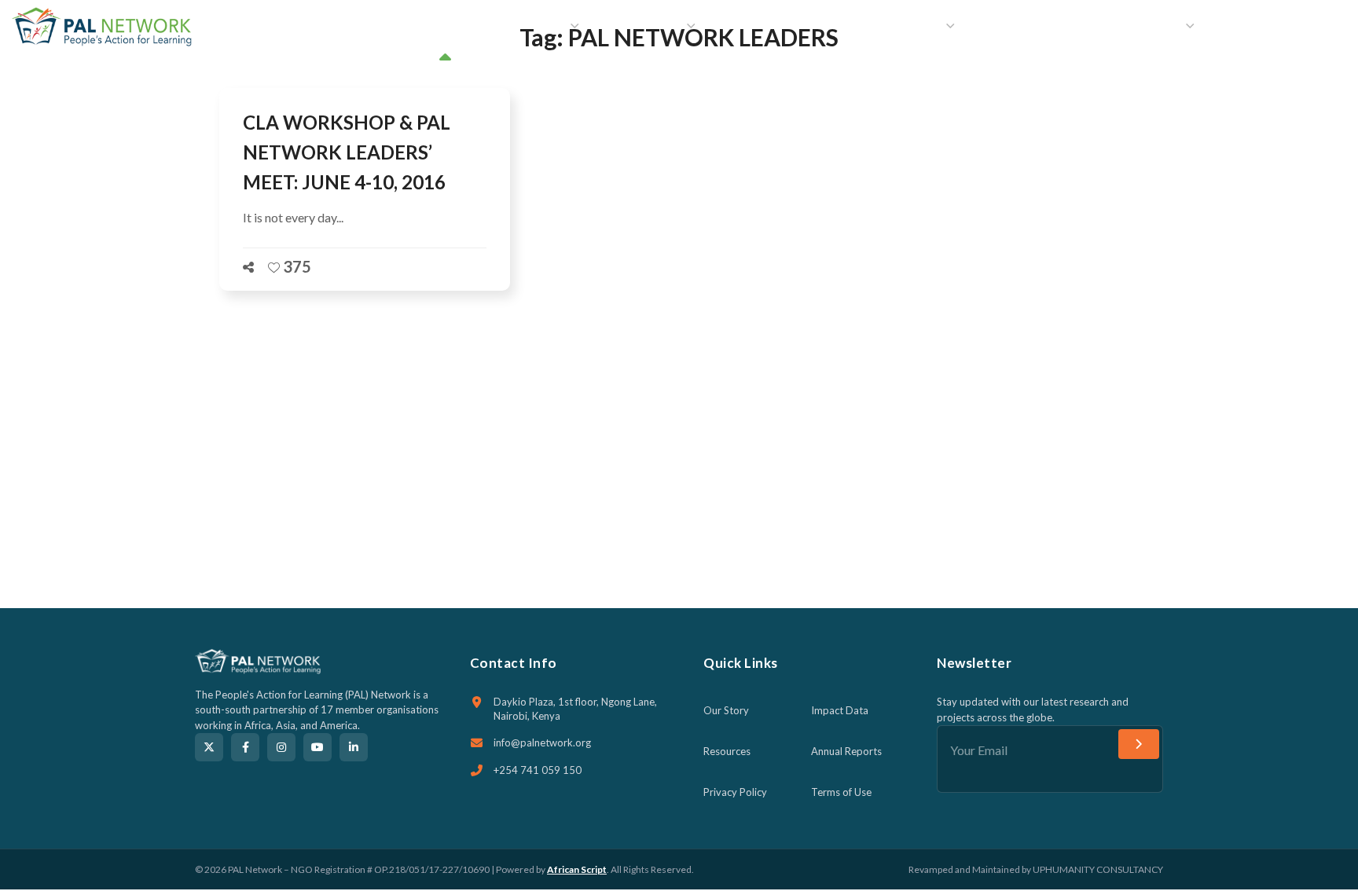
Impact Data (839, 710)
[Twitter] (209, 747)
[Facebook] (245, 747)
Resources (727, 751)
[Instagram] (281, 747)
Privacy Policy (735, 792)
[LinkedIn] (354, 747)
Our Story (726, 710)
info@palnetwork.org (542, 742)
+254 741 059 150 (538, 770)
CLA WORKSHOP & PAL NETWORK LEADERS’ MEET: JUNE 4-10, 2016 (346, 152)
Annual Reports (846, 751)
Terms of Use (841, 792)
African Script (577, 869)
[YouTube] (317, 747)
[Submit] (1138, 744)
